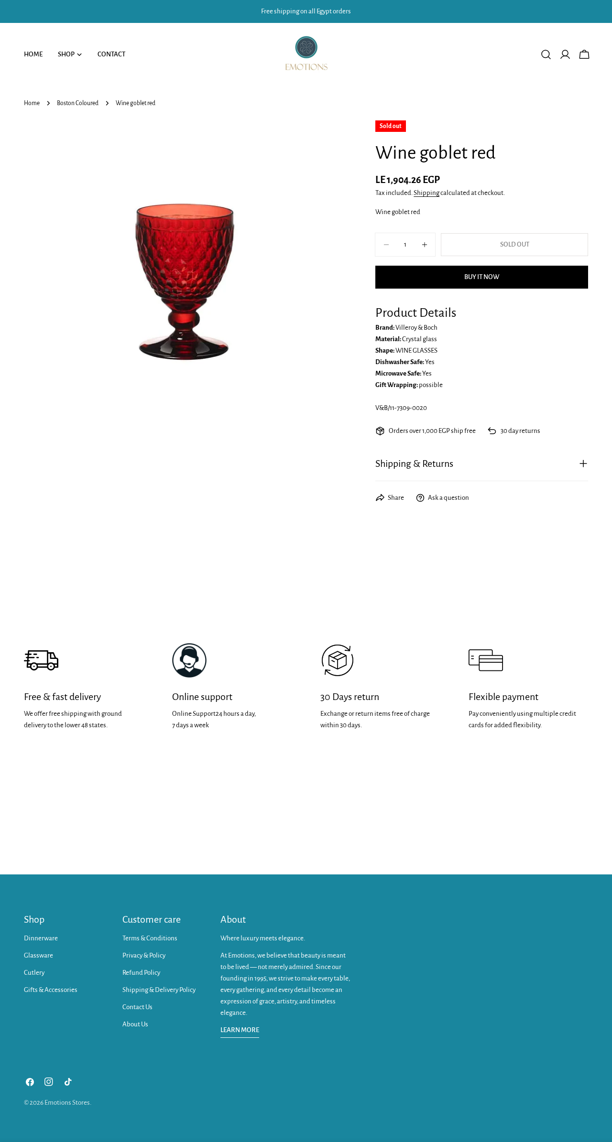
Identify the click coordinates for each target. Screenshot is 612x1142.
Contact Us (137, 1007)
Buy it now (481, 276)
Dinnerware (41, 938)
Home (32, 103)
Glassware (38, 955)
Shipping (426, 192)
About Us (135, 1024)
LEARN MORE (239, 1030)
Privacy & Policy (143, 955)
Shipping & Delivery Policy (159, 989)
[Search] (546, 54)
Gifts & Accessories (50, 989)
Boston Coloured (77, 103)
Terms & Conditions (149, 938)
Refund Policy (141, 972)
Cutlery (34, 972)
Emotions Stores (67, 1102)
